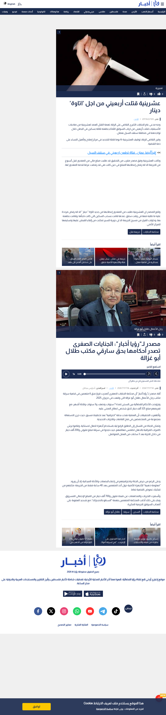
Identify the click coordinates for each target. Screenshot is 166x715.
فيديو (14, 11)
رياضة (66, 11)
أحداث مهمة (27, 11)
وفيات (5, 11)
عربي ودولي (89, 11)
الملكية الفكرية (81, 624)
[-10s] (149, 374)
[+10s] (156, 374)
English (11, 4)
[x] (51, 611)
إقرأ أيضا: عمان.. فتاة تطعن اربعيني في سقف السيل (122, 152)
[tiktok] (116, 611)
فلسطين (114, 11)
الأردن (134, 11)
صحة (125, 11)
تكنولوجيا (41, 11)
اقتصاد (76, 11)
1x (74, 374)
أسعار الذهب (147, 11)
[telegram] (103, 611)
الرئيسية (161, 11)
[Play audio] (66, 374)
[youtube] (90, 611)
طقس (102, 11)
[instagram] (64, 611)
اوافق (36, 706)
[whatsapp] (77, 611)
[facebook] (38, 611)
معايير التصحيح (64, 624)
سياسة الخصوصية (104, 709)
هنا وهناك (54, 11)
